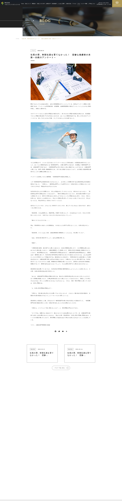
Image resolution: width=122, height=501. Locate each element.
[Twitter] (59, 331)
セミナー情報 (84, 3)
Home (22, 3)
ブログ (78, 3)
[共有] (66, 331)
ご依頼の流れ (68, 3)
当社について (28, 3)
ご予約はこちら (91, 3)
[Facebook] (55, 331)
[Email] (63, 331)
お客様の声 (48, 3)
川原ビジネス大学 (41, 3)
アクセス (74, 3)
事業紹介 (34, 3)
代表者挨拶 (54, 3)
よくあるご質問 (61, 3)
